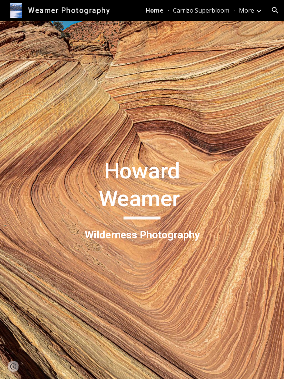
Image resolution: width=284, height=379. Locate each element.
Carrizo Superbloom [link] (201, 10)
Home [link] (154, 10)
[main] (142, 200)
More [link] (246, 10)
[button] (275, 10)
